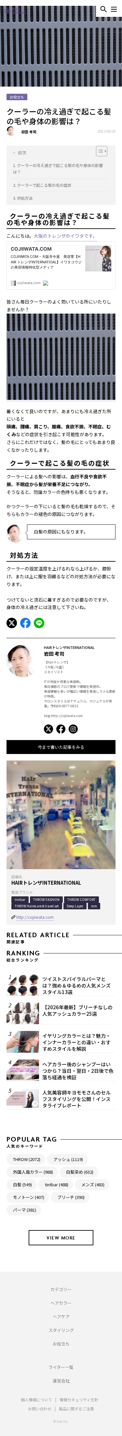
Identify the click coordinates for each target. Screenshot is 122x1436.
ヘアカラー (61, 1303)
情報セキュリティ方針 (79, 1399)
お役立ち (61, 1344)
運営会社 (61, 1381)
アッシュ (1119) (68, 1159)
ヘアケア (61, 1316)
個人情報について (36, 1399)
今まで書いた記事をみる (61, 747)
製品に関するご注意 (76, 1408)
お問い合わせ (39, 1408)
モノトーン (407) (28, 1197)
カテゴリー (61, 1289)
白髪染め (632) (79, 1172)
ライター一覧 (61, 1367)
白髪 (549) (22, 1184)
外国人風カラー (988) (33, 1172)
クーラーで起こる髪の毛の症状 (44, 185)
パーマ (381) (24, 1210)
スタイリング (61, 1330)
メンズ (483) (92, 1184)
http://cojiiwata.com (35, 917)
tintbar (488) (56, 1184)
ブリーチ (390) (71, 1197)
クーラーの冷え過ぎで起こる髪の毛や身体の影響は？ (58, 168)
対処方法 (25, 198)
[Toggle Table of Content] (58, 151)
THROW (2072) (26, 1159)
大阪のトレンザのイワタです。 (65, 236)
